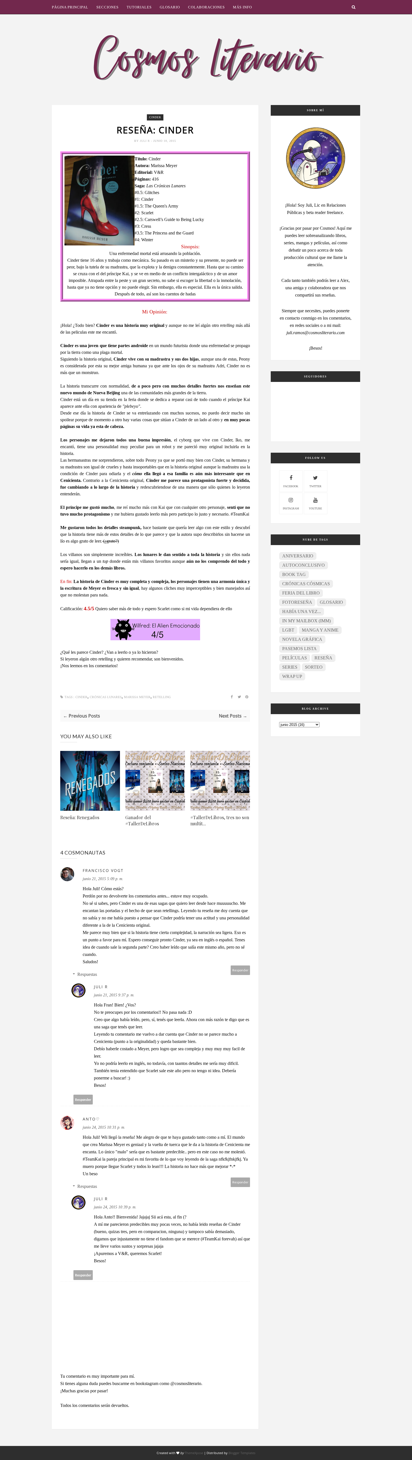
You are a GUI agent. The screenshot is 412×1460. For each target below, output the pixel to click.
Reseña (323, 657)
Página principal (70, 7)
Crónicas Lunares (106, 697)
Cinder (155, 117)
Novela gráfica (302, 639)
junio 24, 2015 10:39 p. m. (115, 1207)
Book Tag (294, 574)
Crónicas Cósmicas (306, 583)
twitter (315, 486)
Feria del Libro (301, 593)
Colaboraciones (206, 7)
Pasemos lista (299, 648)
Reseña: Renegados (79, 817)
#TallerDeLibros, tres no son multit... (219, 820)
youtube (315, 508)
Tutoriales (139, 7)
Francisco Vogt (103, 870)
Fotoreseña (297, 602)
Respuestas (87, 974)
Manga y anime (320, 630)
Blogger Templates (241, 1453)
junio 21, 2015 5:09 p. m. (103, 879)
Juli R (145, 140)
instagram (291, 508)
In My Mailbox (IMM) (306, 620)
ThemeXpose (194, 1453)
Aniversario (297, 556)
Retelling (162, 697)
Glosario (170, 7)
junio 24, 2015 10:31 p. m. (104, 1127)
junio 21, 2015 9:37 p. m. (114, 995)
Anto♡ (91, 1119)
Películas (294, 657)
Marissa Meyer (137, 697)
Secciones (107, 7)
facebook (290, 486)
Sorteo (314, 667)
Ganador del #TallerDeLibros (142, 820)
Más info (242, 7)
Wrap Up (292, 676)
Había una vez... (301, 611)
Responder (240, 970)
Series (289, 667)
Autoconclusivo (303, 565)
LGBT (288, 630)
